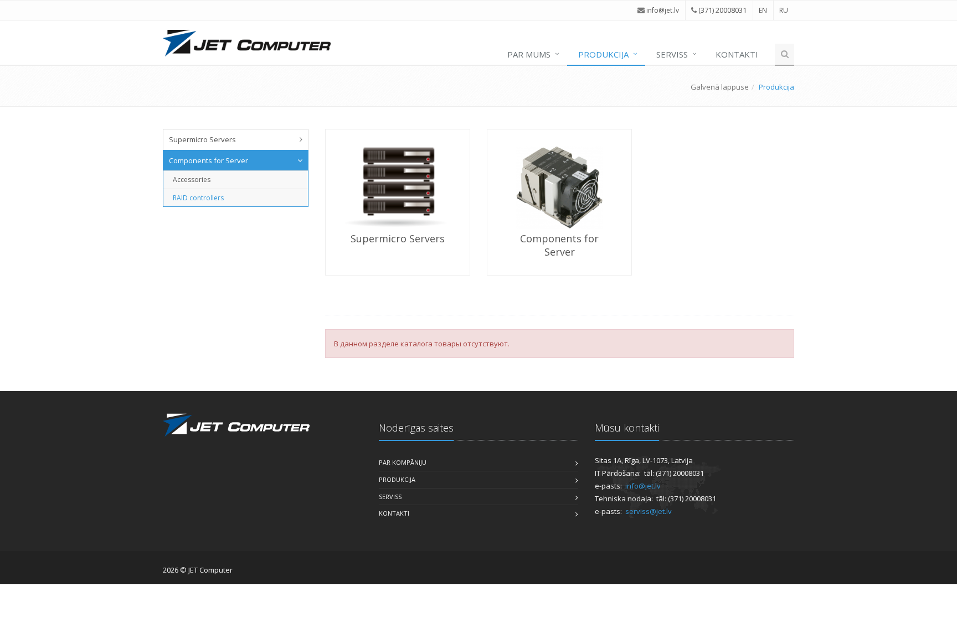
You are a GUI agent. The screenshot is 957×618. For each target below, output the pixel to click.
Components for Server (208, 160)
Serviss (672, 54)
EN (763, 10)
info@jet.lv (643, 486)
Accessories (191, 179)
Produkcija (603, 54)
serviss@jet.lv (648, 511)
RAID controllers (198, 197)
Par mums (528, 54)
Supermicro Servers (202, 139)
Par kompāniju (402, 462)
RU (783, 10)
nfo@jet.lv (663, 10)
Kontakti (737, 54)
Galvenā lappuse (720, 87)
